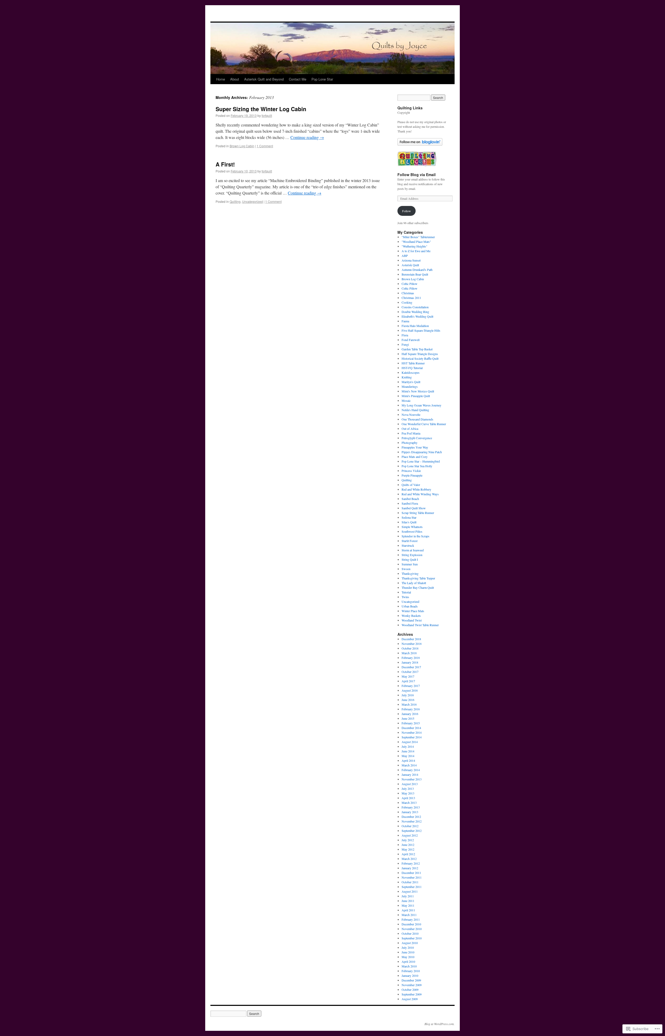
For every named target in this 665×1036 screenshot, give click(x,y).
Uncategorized (252, 201)
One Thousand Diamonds (417, 419)
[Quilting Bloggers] (416, 165)
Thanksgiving (410, 573)
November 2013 (412, 779)
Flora (405, 335)
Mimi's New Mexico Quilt (418, 391)
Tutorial (406, 592)
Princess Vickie (411, 471)
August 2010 (410, 943)
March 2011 (409, 915)
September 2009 (412, 994)
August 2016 (410, 690)
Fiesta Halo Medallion (415, 326)
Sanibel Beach (410, 499)
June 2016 (408, 700)
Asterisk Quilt (410, 265)
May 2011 (408, 905)
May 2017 (408, 676)
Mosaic (406, 400)
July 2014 (408, 746)
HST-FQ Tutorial (412, 368)
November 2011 (412, 877)
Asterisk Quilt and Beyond (264, 79)
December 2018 (411, 639)
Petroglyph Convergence (417, 438)
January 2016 (410, 714)
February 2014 (411, 770)
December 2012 (411, 816)
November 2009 (412, 985)
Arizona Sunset (411, 260)
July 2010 (408, 947)
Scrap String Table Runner (418, 513)
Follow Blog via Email (416, 174)
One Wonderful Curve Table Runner (424, 424)
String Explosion (412, 555)
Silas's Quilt (409, 522)
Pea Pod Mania (411, 433)
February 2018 (411, 658)
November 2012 (412, 821)
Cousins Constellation (415, 307)
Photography (409, 442)
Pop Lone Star (322, 79)
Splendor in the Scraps (415, 536)
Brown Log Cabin (242, 146)
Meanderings (410, 386)
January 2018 (410, 662)
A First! (225, 164)
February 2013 (411, 807)
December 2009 (411, 980)
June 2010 (408, 952)
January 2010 (410, 975)
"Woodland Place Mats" (416, 241)
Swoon (406, 569)
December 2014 (411, 728)
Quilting (235, 201)
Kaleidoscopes (411, 372)
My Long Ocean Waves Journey (421, 405)
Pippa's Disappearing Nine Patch (422, 452)
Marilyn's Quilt (411, 382)
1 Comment (265, 146)
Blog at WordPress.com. (439, 1024)
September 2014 (412, 737)
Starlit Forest (409, 541)
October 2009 (410, 989)
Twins (405, 597)
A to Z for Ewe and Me (416, 251)
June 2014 (408, 751)
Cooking (407, 302)
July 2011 (408, 896)
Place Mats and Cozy (415, 456)
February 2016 (411, 709)
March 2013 (409, 802)
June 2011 (408, 901)
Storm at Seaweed (413, 550)
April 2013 (408, 798)
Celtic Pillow (409, 284)
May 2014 (408, 756)
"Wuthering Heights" (414, 246)
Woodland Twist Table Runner (420, 625)
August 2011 (410, 891)
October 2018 (410, 648)
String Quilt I (410, 559)
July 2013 (408, 788)
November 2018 (412, 643)
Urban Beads (410, 606)
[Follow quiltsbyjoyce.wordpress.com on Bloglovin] (419, 144)
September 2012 (412, 830)
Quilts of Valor (411, 485)
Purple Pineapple (412, 475)
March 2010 (409, 966)
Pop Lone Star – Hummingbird (421, 461)
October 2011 (410, 882)
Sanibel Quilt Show (414, 508)
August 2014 (410, 742)
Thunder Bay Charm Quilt (418, 587)
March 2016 (409, 704)
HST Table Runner (413, 363)
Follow (406, 211)
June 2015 (408, 718)
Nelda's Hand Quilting (415, 410)
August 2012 (410, 835)
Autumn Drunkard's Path (417, 270)
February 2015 (411, 723)
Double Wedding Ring (415, 312)
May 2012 (408, 849)
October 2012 (410, 826)
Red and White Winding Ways (420, 494)
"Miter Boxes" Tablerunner (418, 237)
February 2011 (411, 919)
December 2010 (411, 924)
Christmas (408, 293)
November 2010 (412, 929)
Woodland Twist (412, 620)
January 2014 (410, 774)
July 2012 (408, 840)
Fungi (405, 344)
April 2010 (408, 961)
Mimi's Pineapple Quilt (416, 396)
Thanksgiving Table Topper (418, 578)
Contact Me (297, 79)
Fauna (405, 321)
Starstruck (408, 545)
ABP (405, 255)
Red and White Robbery (416, 489)
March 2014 (409, 765)
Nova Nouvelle (411, 414)
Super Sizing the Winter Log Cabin (261, 109)
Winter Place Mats (413, 611)
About (234, 79)
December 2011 (411, 873)
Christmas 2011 (411, 298)
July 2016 (408, 695)
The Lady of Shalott (414, 583)
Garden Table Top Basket (417, 349)
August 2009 (410, 999)
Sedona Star (409, 517)
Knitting (407, 377)
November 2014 (412, 732)
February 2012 (411, 863)
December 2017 (411, 667)
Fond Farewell (411, 340)
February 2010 (411, 971)
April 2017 (408, 681)
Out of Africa (410, 428)
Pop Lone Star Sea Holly (417, 466)
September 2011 (412, 887)
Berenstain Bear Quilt (415, 274)
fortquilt (267, 115)
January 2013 (410, 812)
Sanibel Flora (410, 503)
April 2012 (408, 854)
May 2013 (408, 793)
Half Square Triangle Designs (420, 354)
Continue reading (307, 137)
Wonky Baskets (411, 615)
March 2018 (409, 653)
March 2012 (409, 859)
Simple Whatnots (412, 527)
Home (220, 79)
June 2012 (408, 845)
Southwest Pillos (412, 531)
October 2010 (410, 933)
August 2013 (410, 784)
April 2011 (408, 910)
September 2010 (412, 938)
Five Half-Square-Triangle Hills (421, 330)
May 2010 (408, 957)
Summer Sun (410, 564)
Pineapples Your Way (415, 447)
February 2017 (411, 686)
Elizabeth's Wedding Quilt (417, 316)
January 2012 (410, 868)
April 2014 (408, 760)
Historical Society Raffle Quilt (420, 358)
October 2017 (410, 672)
